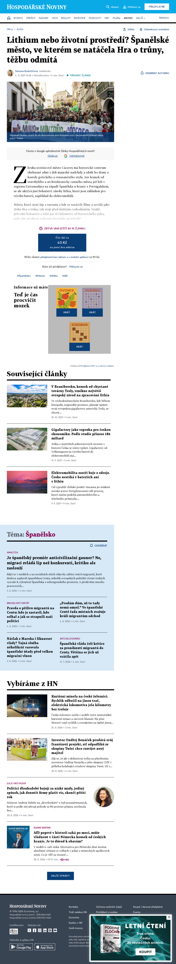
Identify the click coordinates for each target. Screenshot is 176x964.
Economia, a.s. (31, 911)
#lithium (40, 275)
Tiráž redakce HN (78, 912)
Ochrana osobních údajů (109, 907)
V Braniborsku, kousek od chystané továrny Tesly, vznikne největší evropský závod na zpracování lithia (80, 391)
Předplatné (157, 6)
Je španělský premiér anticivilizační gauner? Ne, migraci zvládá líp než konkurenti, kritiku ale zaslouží (54, 563)
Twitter (20, 139)
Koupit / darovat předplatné (148, 907)
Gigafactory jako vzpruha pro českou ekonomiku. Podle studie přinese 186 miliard (81, 434)
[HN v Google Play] (21, 946)
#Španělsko (24, 275)
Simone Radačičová (26, 71)
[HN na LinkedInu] (45, 930)
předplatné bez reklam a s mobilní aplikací (64, 257)
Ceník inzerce (75, 928)
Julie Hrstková (16, 783)
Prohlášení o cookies (106, 912)
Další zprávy (60, 875)
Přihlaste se (76, 266)
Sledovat (53, 156)
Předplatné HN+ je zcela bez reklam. (97, 366)
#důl (65, 275)
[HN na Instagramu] (39, 930)
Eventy (136, 912)
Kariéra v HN (75, 923)
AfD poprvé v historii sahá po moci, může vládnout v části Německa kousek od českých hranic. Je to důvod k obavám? (70, 837)
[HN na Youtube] (55, 930)
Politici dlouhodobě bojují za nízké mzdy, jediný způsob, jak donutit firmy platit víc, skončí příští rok (46, 793)
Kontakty (73, 907)
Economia (74, 917)
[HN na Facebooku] (34, 930)
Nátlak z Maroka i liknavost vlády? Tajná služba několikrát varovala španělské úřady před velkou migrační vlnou (30, 647)
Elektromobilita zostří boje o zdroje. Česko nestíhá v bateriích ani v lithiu (80, 477)
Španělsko (40, 535)
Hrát (66, 312)
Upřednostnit (77, 156)
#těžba (54, 275)
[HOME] (8, 18)
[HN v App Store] (45, 946)
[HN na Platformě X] (29, 930)
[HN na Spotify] (50, 930)
